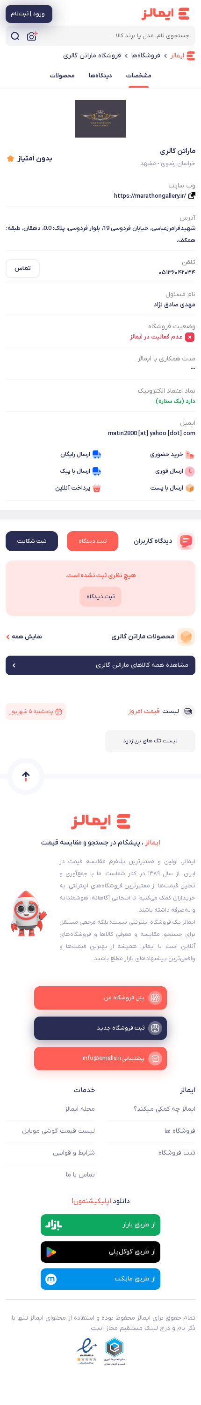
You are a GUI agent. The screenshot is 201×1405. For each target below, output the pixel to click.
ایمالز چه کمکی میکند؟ (164, 1109)
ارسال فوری (169, 471)
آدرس (187, 218)
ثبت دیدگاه (93, 541)
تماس (22, 268)
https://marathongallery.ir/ (150, 196)
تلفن (188, 262)
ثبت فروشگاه (176, 1153)
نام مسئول (180, 294)
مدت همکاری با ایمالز (166, 358)
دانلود (101, 1201)
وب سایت (181, 185)
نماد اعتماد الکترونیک (166, 391)
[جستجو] (15, 36)
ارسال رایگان (75, 454)
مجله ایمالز (80, 1109)
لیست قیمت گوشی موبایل (58, 1131)
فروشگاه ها (180, 1131)
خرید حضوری (166, 454)
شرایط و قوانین (74, 1153)
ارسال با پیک (75, 471)
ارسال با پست (166, 488)
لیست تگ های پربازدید (150, 741)
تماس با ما (80, 1174)
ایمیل (187, 423)
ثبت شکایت (31, 541)
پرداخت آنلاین (72, 488)
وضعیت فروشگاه (171, 326)
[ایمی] (29, 914)
